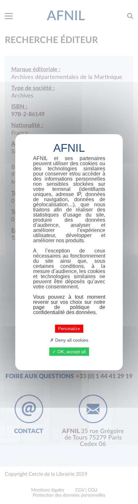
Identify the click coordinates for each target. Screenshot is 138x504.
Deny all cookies (71, 340)
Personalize (69, 328)
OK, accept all (71, 351)
